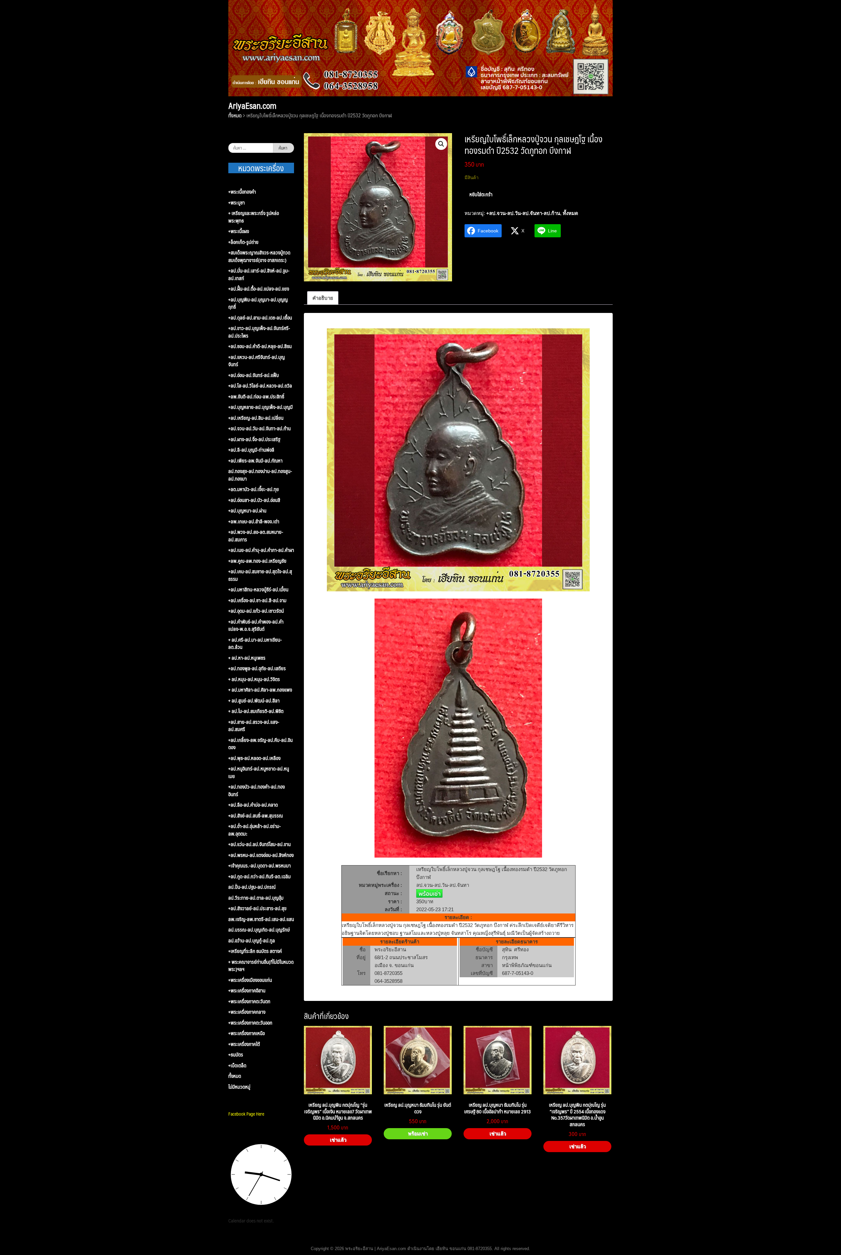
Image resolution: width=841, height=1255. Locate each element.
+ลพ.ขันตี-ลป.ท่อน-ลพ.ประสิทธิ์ (256, 396)
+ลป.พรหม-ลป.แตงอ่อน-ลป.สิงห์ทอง (261, 855)
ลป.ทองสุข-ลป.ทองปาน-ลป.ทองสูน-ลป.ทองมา (260, 474)
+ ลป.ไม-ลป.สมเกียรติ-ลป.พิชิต (256, 711)
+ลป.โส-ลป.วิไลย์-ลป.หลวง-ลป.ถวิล (260, 386)
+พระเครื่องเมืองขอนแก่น (250, 980)
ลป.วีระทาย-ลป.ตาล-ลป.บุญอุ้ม (256, 898)
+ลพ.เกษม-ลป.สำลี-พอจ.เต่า (253, 521)
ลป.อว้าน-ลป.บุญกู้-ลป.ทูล (251, 940)
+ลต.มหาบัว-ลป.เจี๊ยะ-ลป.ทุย (253, 489)
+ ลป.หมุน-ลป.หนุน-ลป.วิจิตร (254, 679)
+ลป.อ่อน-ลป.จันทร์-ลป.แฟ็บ (253, 375)
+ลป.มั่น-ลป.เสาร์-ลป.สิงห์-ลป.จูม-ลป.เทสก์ (258, 274)
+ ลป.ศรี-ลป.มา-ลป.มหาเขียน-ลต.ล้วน (255, 643)
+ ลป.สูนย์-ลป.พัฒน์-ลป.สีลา (254, 700)
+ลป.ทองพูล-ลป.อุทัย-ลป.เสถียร (257, 668)
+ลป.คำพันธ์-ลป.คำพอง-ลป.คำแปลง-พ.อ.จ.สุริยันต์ (256, 625)
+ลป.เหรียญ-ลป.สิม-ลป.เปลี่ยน (256, 418)
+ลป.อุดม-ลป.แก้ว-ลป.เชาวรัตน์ (256, 611)
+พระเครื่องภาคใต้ (244, 1044)
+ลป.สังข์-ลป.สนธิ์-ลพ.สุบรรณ (255, 815)
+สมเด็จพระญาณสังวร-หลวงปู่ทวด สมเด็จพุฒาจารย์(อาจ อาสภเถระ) (259, 256)
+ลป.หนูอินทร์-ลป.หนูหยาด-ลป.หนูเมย (258, 772)
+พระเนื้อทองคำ (242, 192)
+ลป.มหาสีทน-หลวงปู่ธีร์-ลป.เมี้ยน (258, 589)
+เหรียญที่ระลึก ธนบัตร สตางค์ (255, 951)
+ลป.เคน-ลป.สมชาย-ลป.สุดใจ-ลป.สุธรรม (260, 575)
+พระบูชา (236, 202)
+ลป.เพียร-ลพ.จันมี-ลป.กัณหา (255, 460)
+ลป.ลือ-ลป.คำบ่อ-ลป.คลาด (253, 805)
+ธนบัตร (235, 1054)
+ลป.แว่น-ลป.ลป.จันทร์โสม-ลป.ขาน (259, 844)
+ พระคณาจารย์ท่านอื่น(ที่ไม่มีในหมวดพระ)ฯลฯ (261, 965)
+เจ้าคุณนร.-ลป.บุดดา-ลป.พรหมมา (259, 865)
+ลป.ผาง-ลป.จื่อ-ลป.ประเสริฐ (254, 439)
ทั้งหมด (234, 115)
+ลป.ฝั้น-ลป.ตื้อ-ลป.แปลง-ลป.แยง (258, 289)
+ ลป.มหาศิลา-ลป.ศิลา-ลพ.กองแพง (260, 690)
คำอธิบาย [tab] (322, 298)
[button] (441, 144)
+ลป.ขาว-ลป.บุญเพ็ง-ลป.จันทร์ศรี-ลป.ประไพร (259, 331)
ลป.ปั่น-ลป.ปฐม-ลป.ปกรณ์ (252, 887)
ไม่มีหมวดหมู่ (239, 1087)
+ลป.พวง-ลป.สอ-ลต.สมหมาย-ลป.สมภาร (255, 535)
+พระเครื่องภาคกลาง (246, 1012)
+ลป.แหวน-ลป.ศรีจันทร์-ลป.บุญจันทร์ (256, 360)
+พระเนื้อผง (238, 231)
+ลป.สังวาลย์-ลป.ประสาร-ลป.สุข (257, 908)
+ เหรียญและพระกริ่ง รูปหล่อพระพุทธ (253, 216)
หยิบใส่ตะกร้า (480, 194)
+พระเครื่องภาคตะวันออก (250, 1023)
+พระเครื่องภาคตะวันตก (249, 1001)
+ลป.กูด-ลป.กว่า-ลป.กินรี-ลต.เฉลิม (259, 876)
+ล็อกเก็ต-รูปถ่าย (243, 242)
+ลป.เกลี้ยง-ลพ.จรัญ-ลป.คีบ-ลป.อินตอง (260, 743)
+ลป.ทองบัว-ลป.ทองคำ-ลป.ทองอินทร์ (256, 790)
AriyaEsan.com (252, 105)
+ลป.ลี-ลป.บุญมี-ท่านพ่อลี (251, 450)
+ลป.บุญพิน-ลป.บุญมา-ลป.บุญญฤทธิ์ (258, 303)
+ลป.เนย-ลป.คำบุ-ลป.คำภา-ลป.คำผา (261, 550)
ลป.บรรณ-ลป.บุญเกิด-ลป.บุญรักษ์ (259, 930)
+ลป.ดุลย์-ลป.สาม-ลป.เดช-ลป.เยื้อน (260, 317)
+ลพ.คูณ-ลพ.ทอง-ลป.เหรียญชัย (257, 561)
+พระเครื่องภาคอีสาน (246, 990)
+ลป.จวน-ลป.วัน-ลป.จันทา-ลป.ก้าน (523, 213)
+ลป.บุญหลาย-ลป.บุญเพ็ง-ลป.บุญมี (260, 407)
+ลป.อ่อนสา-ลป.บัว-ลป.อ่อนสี (254, 500)
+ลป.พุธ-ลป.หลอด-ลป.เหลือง (254, 758)
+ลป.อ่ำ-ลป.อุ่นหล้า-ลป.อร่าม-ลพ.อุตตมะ (254, 829)
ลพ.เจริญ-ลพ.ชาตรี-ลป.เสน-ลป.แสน (261, 919)
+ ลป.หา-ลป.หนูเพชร (246, 658)
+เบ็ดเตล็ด (237, 1065)
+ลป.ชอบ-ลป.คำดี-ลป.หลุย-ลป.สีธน (260, 346)
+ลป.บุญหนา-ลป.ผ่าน (247, 510)
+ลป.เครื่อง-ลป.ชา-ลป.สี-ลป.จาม (257, 600)
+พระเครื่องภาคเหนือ (246, 1033)
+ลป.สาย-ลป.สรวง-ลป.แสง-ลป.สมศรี (253, 725)
